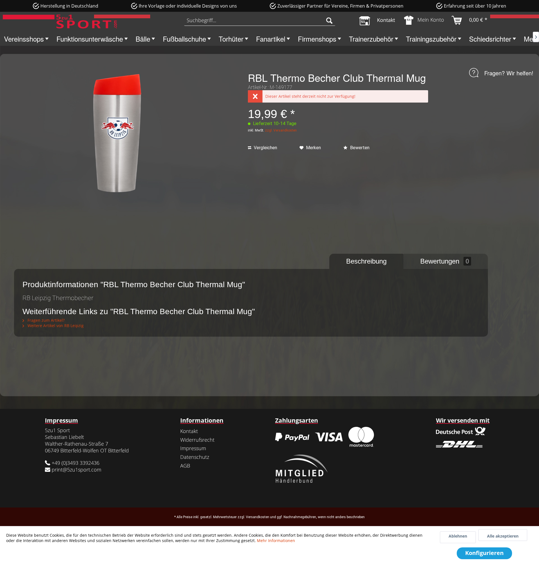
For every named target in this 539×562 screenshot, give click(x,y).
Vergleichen (265, 147)
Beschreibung (366, 261)
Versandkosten (257, 517)
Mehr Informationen (276, 540)
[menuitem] (259, 20)
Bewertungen (444, 261)
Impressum (193, 448)
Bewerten (359, 147)
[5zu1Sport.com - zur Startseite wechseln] (60, 22)
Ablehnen (458, 536)
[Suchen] (329, 20)
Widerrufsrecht (197, 439)
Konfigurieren (484, 553)
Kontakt (189, 431)
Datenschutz (194, 457)
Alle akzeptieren (503, 536)
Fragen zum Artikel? (45, 320)
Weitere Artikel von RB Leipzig (55, 325)
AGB (185, 465)
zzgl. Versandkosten (281, 130)
